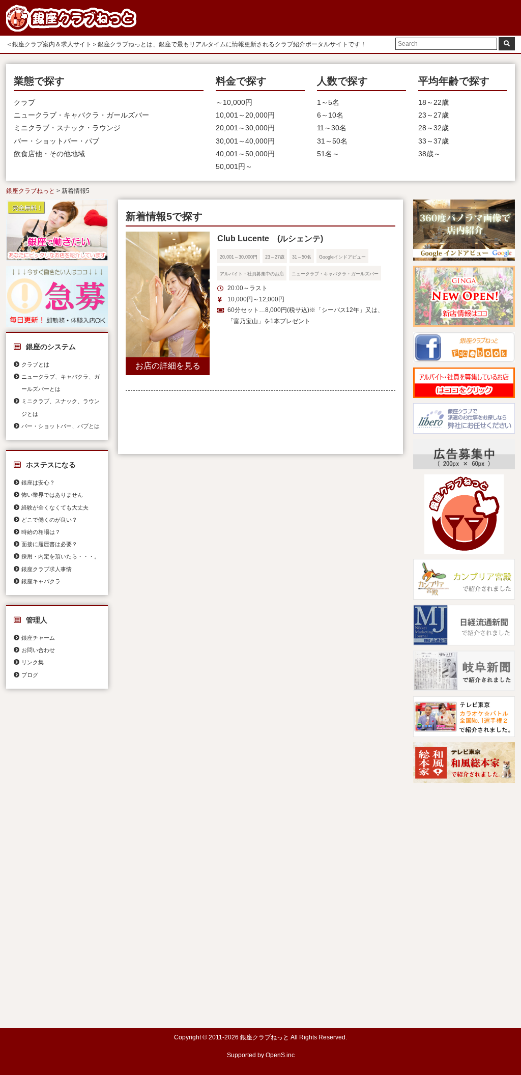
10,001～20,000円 (245, 115)
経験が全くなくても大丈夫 (55, 507)
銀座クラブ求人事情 (46, 569)
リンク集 (32, 662)
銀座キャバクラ (41, 581)
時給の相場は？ (41, 532)
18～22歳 (433, 102)
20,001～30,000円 (245, 128)
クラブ (24, 102)
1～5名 (328, 102)
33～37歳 (433, 141)
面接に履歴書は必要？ (49, 544)
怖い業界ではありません (52, 495)
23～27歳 (433, 115)
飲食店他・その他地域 (49, 154)
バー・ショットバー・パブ (56, 141)
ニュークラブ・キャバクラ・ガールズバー (81, 115)
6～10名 (330, 115)
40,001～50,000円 (245, 154)
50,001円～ (234, 166)
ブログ (29, 675)
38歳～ (429, 154)
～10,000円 (234, 102)
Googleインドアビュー (342, 257)
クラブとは (35, 364)
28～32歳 (433, 128)
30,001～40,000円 (245, 141)
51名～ (328, 154)
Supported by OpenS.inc (261, 1055)
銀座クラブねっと (30, 190)
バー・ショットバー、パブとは (60, 426)
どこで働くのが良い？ (49, 520)
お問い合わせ (38, 650)
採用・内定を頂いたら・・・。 (60, 556)
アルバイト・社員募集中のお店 (252, 273)
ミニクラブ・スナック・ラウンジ (67, 128)
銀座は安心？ (38, 482)
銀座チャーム (38, 638)
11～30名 (331, 128)
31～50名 (332, 141)
